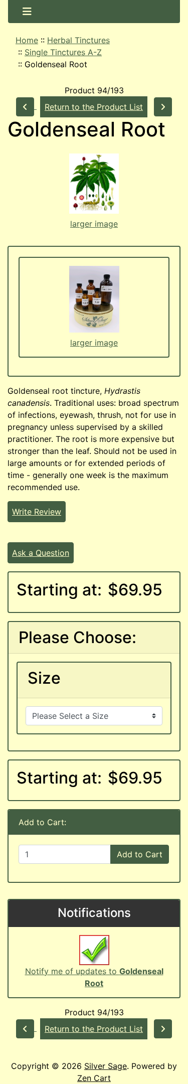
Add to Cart (139, 854)
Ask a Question (40, 553)
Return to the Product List (94, 107)
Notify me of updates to (94, 977)
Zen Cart (94, 1078)
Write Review (36, 512)
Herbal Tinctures (78, 40)
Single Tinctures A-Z (63, 52)
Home (27, 40)
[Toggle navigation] (27, 11)
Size (44, 678)
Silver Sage (105, 1066)
